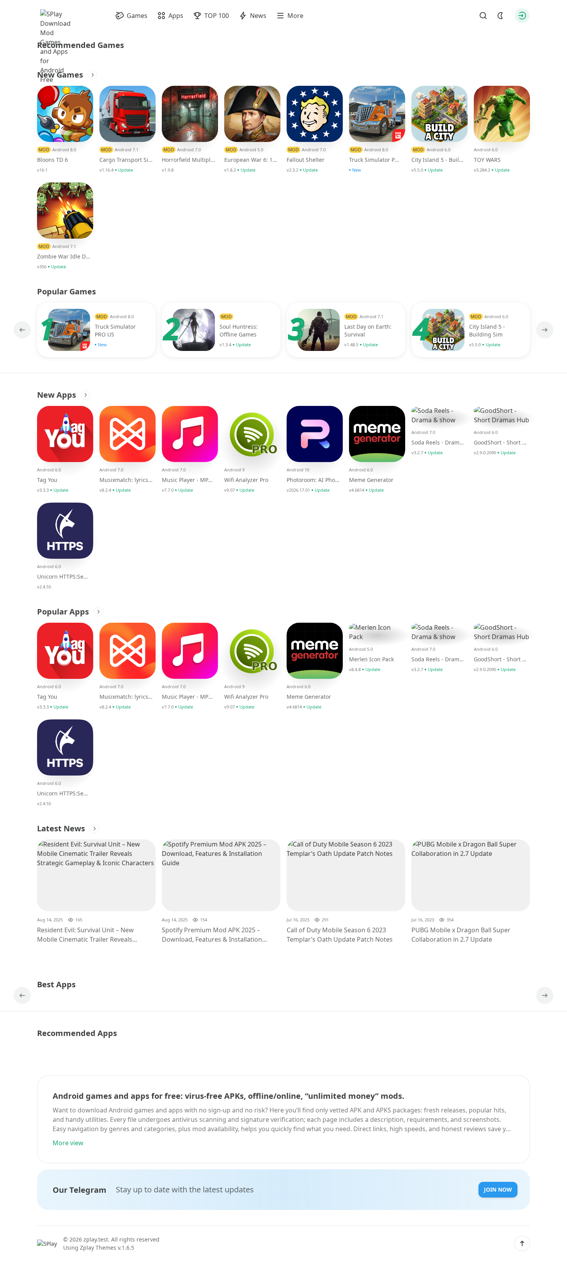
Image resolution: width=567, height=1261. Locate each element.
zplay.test (95, 1239)
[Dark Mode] (500, 15)
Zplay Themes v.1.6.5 (107, 1247)
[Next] (544, 330)
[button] (522, 1243)
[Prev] (23, 330)
